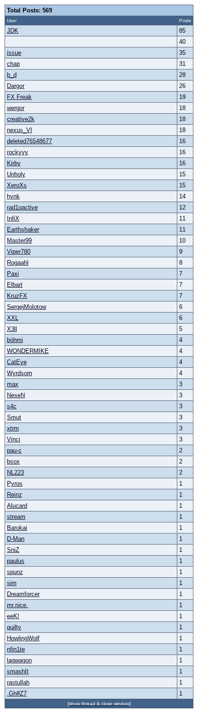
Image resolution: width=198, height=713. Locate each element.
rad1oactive (22, 207)
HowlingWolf (23, 638)
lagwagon (19, 660)
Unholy (16, 174)
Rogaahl (18, 262)
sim (12, 583)
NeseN (16, 395)
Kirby (14, 163)
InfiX (13, 218)
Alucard (17, 505)
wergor (15, 107)
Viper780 (18, 251)
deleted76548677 (29, 141)
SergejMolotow (26, 306)
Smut (14, 417)
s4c (12, 406)
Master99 (19, 240)
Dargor (15, 85)
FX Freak (19, 96)
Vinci (13, 439)
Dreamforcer (23, 594)
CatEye (17, 362)
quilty (14, 627)
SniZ (13, 549)
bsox (13, 461)
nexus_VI (19, 130)
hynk (13, 196)
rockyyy (17, 152)
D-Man (15, 538)
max (12, 384)
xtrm (13, 428)
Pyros (15, 483)
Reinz (14, 494)
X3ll (12, 328)
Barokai (17, 527)
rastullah (18, 682)
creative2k (21, 119)
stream (16, 516)
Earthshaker (23, 229)
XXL (12, 317)
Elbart (15, 284)
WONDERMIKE (28, 351)
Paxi (13, 273)
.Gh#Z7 (17, 693)
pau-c (14, 450)
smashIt (18, 671)
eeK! (13, 616)
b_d (12, 74)
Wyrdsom (19, 373)
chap (13, 63)
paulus (15, 560)
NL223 (15, 472)
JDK (12, 30)
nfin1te (16, 649)
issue (14, 52)
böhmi (15, 339)
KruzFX (17, 295)
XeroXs (17, 185)
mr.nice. (17, 605)
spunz (15, 571)
